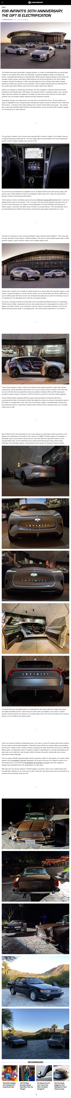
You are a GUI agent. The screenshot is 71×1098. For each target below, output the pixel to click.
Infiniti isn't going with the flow (47, 200)
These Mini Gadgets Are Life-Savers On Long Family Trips (9, 1085)
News (4, 7)
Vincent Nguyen (8, 19)
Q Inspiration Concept (18, 760)
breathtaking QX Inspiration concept (37, 763)
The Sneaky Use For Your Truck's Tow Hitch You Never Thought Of (43, 1086)
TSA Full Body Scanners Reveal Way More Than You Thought (26, 1086)
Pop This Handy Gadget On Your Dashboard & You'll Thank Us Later (60, 1086)
